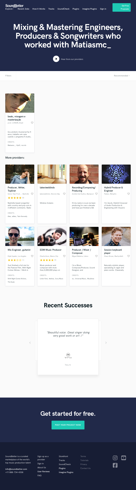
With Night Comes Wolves (17, 279)
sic (73, 279)
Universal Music (80, 279)
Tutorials (84, 460)
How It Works (38, 9)
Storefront (63, 456)
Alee (9, 216)
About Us (41, 467)
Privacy (83, 464)
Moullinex (90, 279)
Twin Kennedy (22, 216)
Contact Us (85, 468)
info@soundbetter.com (16, 469)
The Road (11, 282)
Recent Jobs (23, 9)
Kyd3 (18, 145)
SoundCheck (63, 9)
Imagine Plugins (89, 9)
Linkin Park (44, 279)
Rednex (51, 279)
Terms (83, 456)
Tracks (51, 9)
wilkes (14, 216)
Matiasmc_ (11, 145)
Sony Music (59, 279)
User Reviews (43, 471)
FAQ (39, 475)
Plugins (76, 9)
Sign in (103, 9)
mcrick (23, 145)
